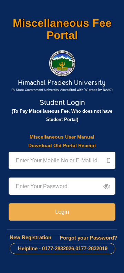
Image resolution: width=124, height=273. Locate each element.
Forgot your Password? (88, 238)
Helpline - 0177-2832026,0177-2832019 (62, 248)
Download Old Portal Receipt (62, 145)
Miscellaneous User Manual (62, 137)
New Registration (30, 237)
